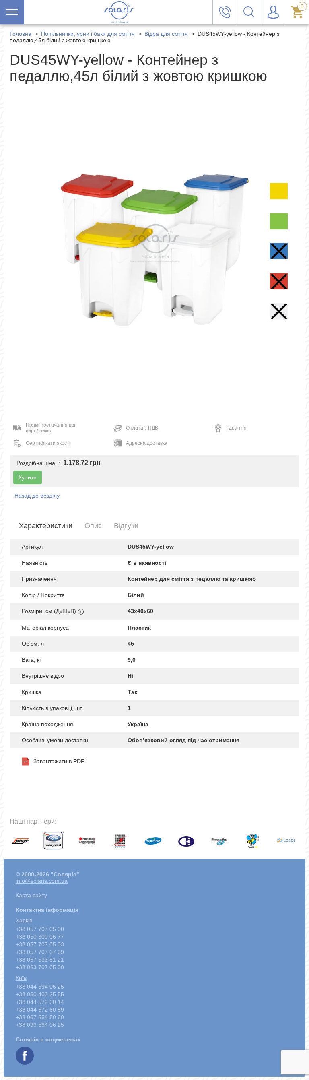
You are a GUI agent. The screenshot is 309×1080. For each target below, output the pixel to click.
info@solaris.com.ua (42, 881)
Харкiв (24, 920)
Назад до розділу (37, 495)
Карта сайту (31, 895)
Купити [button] (28, 477)
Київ (21, 978)
